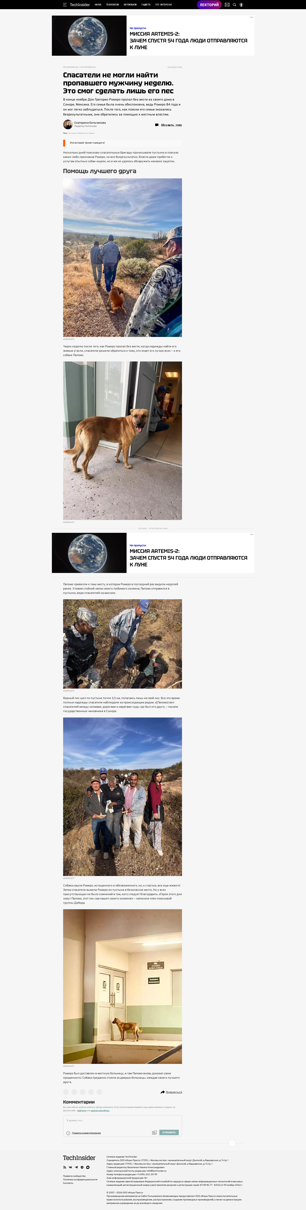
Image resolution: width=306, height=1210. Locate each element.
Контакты (68, 1183)
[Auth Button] (241, 4)
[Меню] (65, 4)
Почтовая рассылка (227, 4)
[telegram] (76, 1167)
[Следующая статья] (153, 1143)
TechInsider (80, 4)
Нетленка (72, 133)
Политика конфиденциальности (80, 1179)
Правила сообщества (74, 1176)
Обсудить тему (171, 125)
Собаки (91, 133)
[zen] (82, 1167)
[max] (87, 1167)
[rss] (64, 1167)
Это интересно (70, 67)
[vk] (70, 1167)
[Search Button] (234, 4)
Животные (82, 133)
